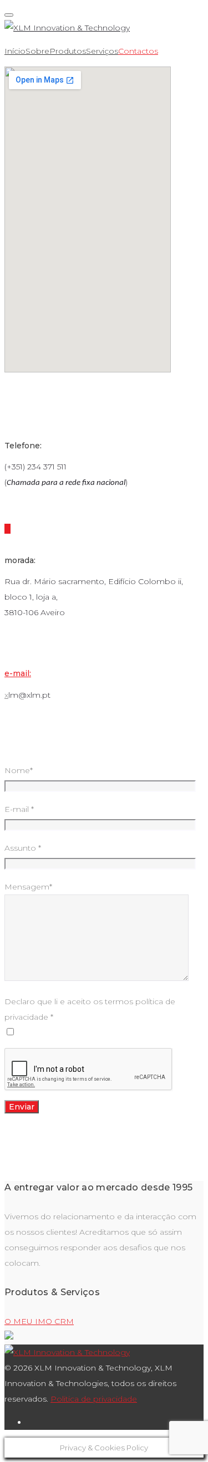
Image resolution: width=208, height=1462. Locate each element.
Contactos (138, 51)
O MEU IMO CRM (39, 1321)
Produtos (67, 51)
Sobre (37, 51)
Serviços (102, 51)
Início (15, 51)
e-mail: (17, 673)
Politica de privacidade (93, 1399)
